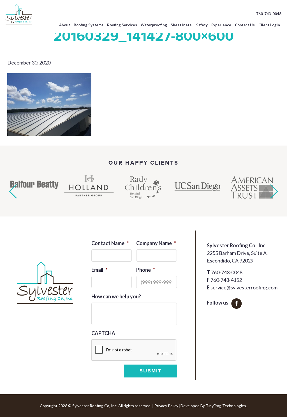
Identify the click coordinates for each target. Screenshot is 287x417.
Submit (150, 371)
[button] (13, 191)
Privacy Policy (166, 405)
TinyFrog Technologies (226, 405)
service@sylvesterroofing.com (243, 287)
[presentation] (134, 350)
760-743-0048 (268, 13)
